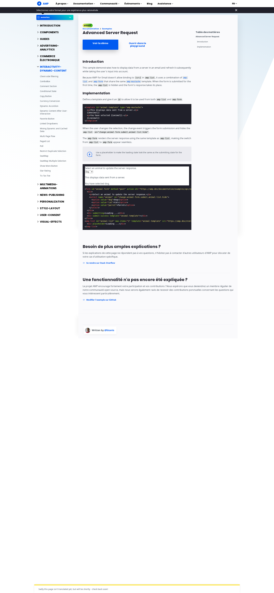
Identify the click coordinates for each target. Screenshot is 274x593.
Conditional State (48, 91)
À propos (61, 3)
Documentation (83, 3)
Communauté (108, 3)
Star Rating (45, 170)
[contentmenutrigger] (215, 31)
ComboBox (45, 81)
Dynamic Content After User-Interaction (53, 112)
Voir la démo (100, 43)
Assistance (164, 3)
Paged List (45, 141)
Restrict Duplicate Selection (53, 151)
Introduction (202, 41)
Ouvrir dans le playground (137, 45)
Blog (149, 3)
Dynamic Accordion (49, 106)
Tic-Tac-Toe (45, 175)
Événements (132, 3)
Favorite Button (47, 118)
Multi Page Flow (47, 136)
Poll (41, 146)
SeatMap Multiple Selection (53, 160)
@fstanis (109, 330)
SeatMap (44, 156)
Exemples (107, 28)
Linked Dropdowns (49, 123)
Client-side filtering (49, 76)
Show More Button (49, 165)
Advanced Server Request (207, 36)
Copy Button (46, 96)
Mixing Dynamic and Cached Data (53, 130)
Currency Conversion (50, 101)
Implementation (204, 47)
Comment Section (48, 86)
